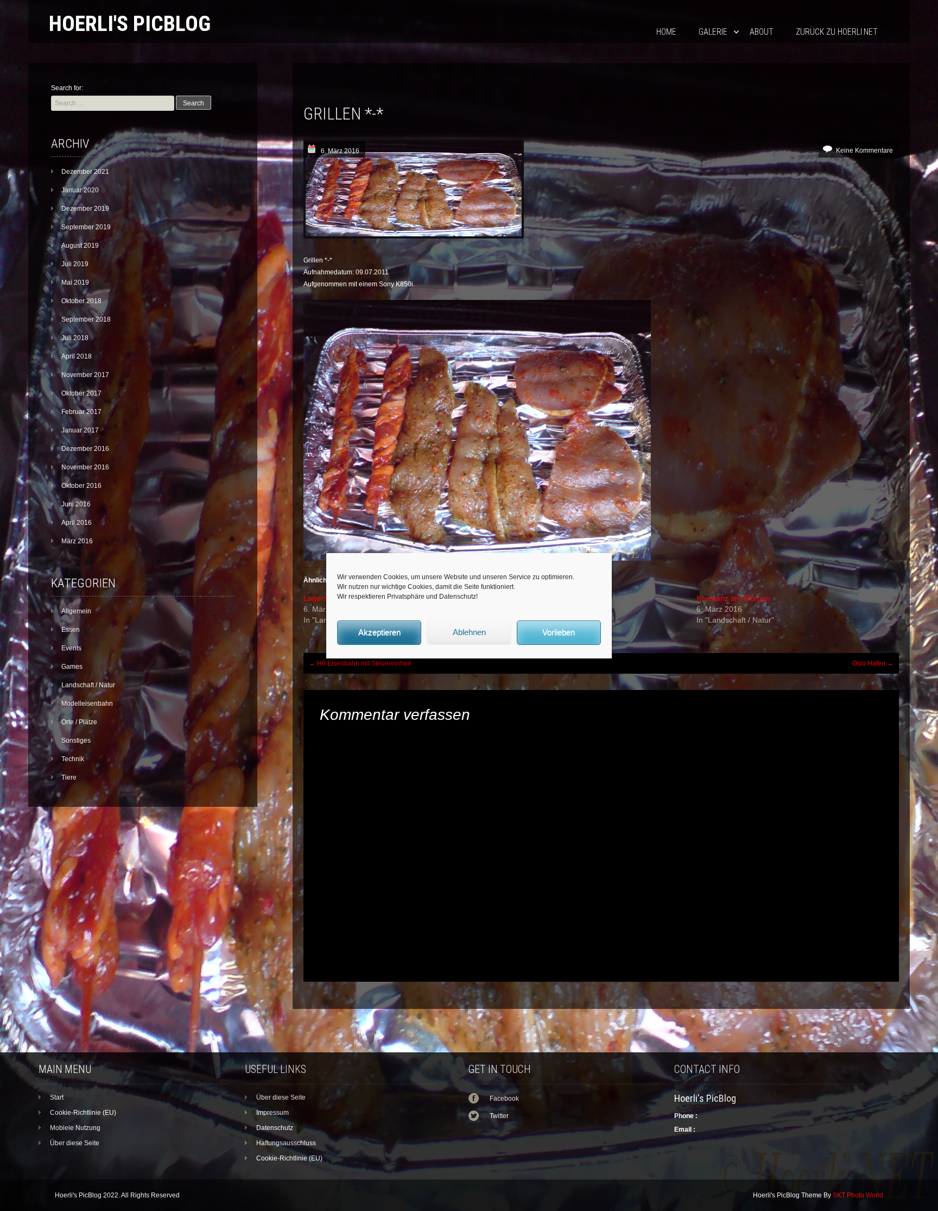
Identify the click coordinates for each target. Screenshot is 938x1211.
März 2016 (77, 541)
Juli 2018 (74, 338)
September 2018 (86, 319)
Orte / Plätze (79, 722)
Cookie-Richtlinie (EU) (83, 1112)
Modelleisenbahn (87, 703)
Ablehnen (469, 632)
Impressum (272, 1112)
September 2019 (86, 227)
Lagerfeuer (322, 598)
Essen (70, 629)
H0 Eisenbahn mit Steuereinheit (360, 663)
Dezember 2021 (85, 171)
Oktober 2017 (81, 393)
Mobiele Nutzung (75, 1128)
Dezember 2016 (85, 449)
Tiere (69, 777)
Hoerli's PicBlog (130, 23)
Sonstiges (76, 740)
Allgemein (76, 611)
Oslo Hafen (872, 663)
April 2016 (76, 522)
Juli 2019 (74, 264)
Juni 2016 (76, 504)
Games (72, 666)
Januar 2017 (80, 430)
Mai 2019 (75, 282)
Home (666, 32)
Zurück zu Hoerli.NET (837, 32)
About (762, 32)
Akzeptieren (379, 632)
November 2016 (85, 467)
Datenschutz (274, 1128)
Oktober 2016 (81, 486)
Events (71, 648)
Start (57, 1097)
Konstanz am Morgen (733, 598)
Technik (72, 759)
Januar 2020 (80, 190)
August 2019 (80, 245)
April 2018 (76, 356)
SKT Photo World (858, 1195)
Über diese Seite (74, 1143)
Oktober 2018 (81, 301)
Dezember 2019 (85, 208)
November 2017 (85, 375)
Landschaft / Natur (88, 685)
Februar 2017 (81, 412)
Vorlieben (558, 632)
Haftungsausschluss (286, 1143)
